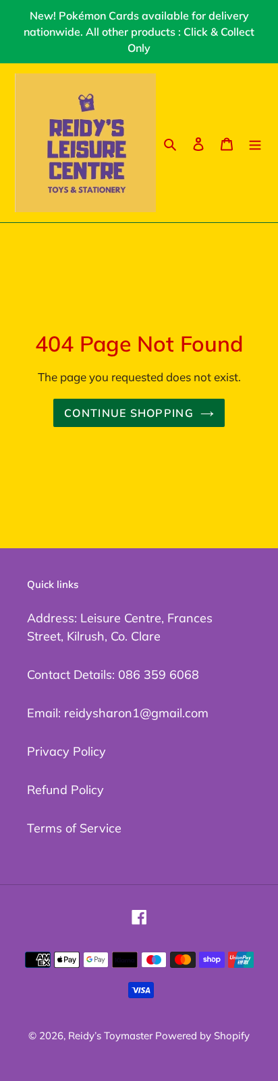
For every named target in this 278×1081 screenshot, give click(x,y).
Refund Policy (65, 789)
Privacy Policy (66, 751)
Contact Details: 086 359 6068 (113, 674)
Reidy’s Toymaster (111, 1035)
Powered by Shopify (202, 1035)
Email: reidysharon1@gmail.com (117, 713)
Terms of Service (74, 828)
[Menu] (255, 142)
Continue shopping (129, 413)
